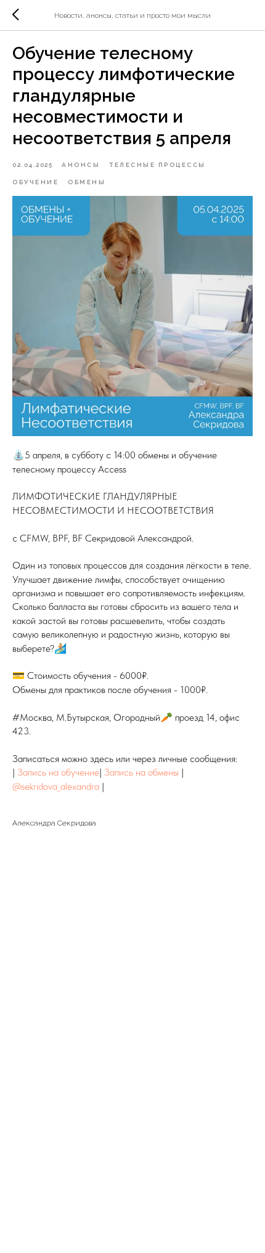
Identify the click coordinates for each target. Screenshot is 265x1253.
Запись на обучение (58, 772)
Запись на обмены (141, 772)
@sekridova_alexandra (55, 786)
